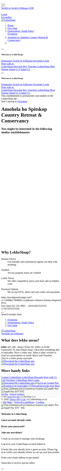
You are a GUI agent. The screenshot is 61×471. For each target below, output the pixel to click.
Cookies (40, 402)
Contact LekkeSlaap (11, 377)
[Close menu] (2, 49)
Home (11, 25)
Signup (5, 69)
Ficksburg (12, 34)
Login (46, 60)
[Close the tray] (2, 469)
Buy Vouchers (30, 66)
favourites (38, 60)
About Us (14, 69)
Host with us (7, 63)
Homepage (7, 60)
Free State (12, 28)
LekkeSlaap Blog (46, 66)
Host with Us (50, 377)
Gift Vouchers (8, 380)
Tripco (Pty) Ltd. (13, 397)
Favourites (6, 17)
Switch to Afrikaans (23, 60)
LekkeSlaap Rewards (12, 66)
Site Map (4, 394)
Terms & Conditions (17, 394)
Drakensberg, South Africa (21, 31)
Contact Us (24, 69)
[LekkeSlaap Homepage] (8, 20)
